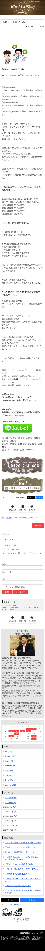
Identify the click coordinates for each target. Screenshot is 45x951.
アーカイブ (9, 793)
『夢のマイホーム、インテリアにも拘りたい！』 (23, 879)
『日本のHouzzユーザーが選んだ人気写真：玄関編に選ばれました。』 (21, 858)
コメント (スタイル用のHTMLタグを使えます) (21, 553)
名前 (4, 564)
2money (21, 497)
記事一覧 (22, 510)
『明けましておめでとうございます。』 (22, 869)
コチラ (17, 415)
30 (34, 739)
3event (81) (9, 761)
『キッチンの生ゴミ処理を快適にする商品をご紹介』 (23, 891)
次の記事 (33, 507)
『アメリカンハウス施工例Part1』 (19, 864)
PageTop (37, 525)
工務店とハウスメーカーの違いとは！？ (22, 847)
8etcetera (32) (10, 785)
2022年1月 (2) (10, 803)
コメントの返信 (12, 549)
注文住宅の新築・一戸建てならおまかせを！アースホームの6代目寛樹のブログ (22, 7)
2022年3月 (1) (10, 798)
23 (34, 736)
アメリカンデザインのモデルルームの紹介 (23, 842)
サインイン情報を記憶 (15, 587)
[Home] (3, 518)
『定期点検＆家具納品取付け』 (18, 874)
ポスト (32, 497)
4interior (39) (10, 766)
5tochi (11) (9, 770)
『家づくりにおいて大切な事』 (18, 886)
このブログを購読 (12, 904)
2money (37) (10, 756)
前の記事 (13, 507)
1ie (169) (8, 751)
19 (11, 736)
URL (4, 579)
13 (17, 734)
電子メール (6, 572)
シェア (40, 497)
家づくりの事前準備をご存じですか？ (21, 852)
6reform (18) (10, 775)
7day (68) (9, 780)
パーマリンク (10, 497)
